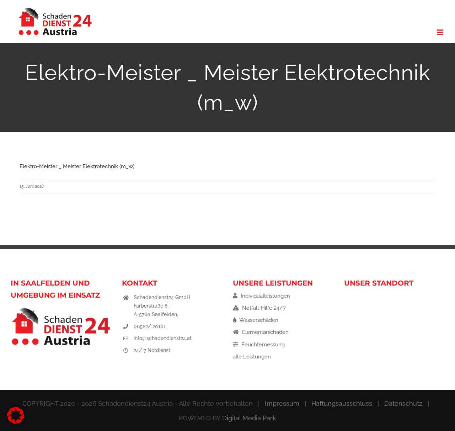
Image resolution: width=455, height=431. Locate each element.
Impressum (282, 403)
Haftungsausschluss (341, 403)
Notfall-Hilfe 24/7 (263, 308)
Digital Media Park (249, 418)
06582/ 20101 (150, 326)
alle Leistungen (252, 356)
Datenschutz (403, 403)
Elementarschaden (265, 332)
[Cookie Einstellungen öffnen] (15, 422)
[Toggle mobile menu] (440, 32)
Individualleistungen (264, 296)
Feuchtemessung (262, 344)
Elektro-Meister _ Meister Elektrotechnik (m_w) (77, 166)
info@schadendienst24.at (163, 338)
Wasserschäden (258, 320)
